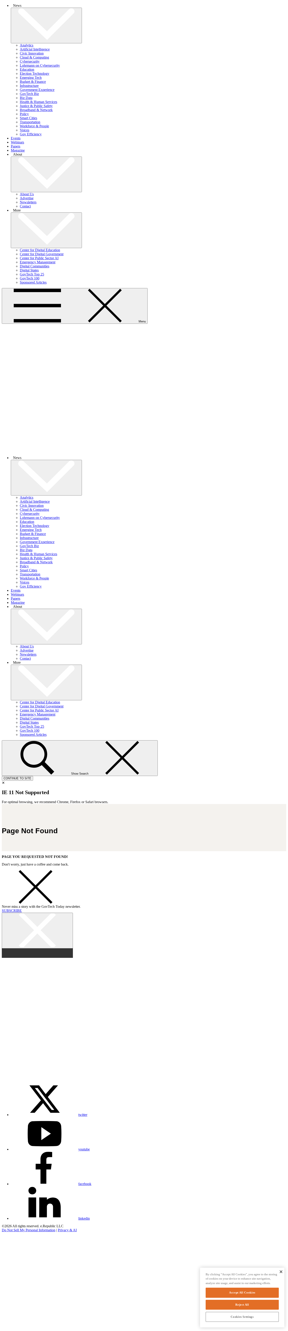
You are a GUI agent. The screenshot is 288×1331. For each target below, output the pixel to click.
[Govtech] (16, 1254)
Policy (24, 114)
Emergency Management (37, 262)
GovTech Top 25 (32, 274)
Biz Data (26, 98)
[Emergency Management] (16, 1327)
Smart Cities (28, 118)
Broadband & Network (36, 110)
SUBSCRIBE (12, 910)
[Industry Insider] (16, 1266)
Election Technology (34, 73)
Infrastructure (29, 86)
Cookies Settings (242, 1316)
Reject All (242, 1304)
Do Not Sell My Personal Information (28, 1230)
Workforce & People (34, 126)
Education (27, 69)
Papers (15, 146)
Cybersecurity (30, 61)
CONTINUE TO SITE (17, 778)
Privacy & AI (67, 1230)
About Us (27, 194)
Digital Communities (34, 266)
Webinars (17, 142)
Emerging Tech (31, 77)
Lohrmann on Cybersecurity (40, 65)
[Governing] (16, 1242)
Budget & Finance (33, 82)
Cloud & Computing (34, 57)
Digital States (29, 270)
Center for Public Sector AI (39, 258)
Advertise (27, 198)
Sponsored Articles (33, 282)
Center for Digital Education (40, 250)
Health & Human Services (38, 102)
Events (15, 138)
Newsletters (28, 202)
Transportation (30, 122)
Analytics (26, 45)
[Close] (281, 1271)
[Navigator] (16, 1278)
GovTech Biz (29, 94)
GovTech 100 (29, 278)
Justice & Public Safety (36, 106)
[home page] (144, 450)
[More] (46, 25)
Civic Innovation (32, 53)
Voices (24, 130)
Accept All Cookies (242, 1292)
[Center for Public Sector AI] (16, 1315)
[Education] (16, 1303)
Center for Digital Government (41, 254)
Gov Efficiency (31, 134)
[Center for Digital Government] (16, 1291)
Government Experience (37, 90)
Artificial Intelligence (35, 49)
